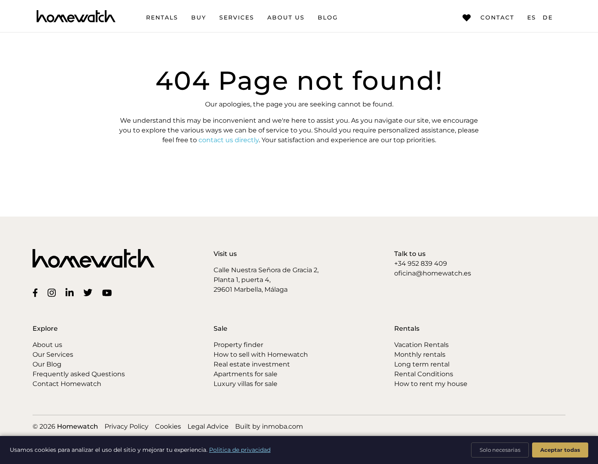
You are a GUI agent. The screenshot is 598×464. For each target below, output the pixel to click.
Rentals (162, 17)
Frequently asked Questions (79, 374)
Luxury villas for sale (245, 384)
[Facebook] (37, 292)
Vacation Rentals (421, 345)
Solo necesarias (500, 450)
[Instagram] (53, 292)
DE (548, 17)
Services (236, 17)
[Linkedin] (71, 292)
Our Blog (47, 364)
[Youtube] (108, 292)
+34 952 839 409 (420, 263)
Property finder (238, 345)
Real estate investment (252, 364)
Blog (328, 17)
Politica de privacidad (240, 449)
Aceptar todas (560, 450)
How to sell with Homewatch (261, 354)
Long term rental (422, 364)
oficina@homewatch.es (432, 273)
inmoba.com (282, 426)
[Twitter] (89, 292)
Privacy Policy (126, 426)
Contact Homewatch (67, 384)
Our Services (53, 354)
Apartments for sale (245, 374)
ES (531, 17)
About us (286, 17)
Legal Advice (208, 426)
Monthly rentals (419, 354)
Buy (198, 17)
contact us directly (229, 140)
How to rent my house (430, 384)
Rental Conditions (423, 374)
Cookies (168, 426)
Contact (497, 17)
